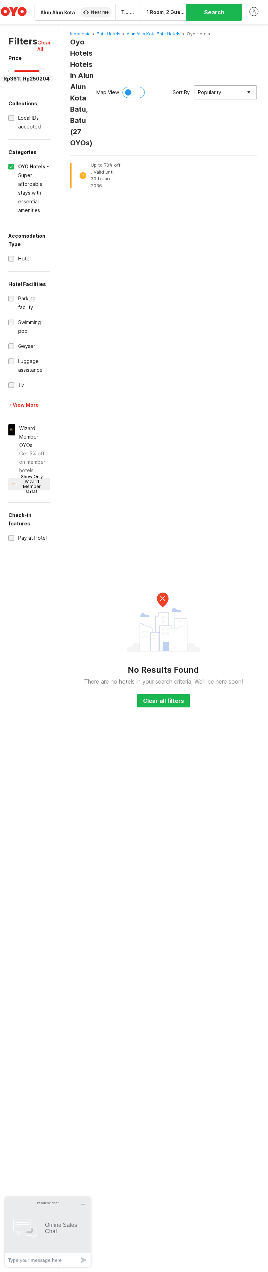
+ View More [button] (23, 405)
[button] (44, 46)
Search (214, 12)
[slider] (11, 71)
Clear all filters (163, 700)
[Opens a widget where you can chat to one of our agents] (47, 1232)
